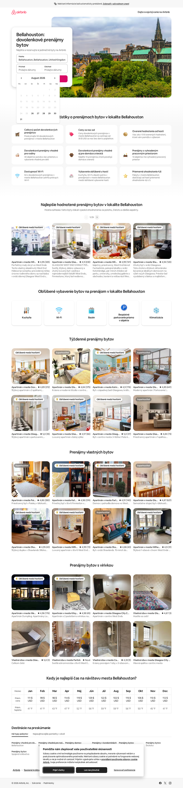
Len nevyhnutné (91, 770)
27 (38, 113)
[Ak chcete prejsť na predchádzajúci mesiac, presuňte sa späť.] (21, 78)
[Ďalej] (97, 217)
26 (32, 113)
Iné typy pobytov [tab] (20, 734)
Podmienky (49, 783)
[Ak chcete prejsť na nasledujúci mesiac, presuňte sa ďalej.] (55, 78)
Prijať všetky (58, 770)
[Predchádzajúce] (86, 217)
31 (21, 119)
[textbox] (29, 70)
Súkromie (36, 783)
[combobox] (42, 59)
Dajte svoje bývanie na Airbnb (154, 12)
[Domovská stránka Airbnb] (19, 12)
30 (55, 113)
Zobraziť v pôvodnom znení (116, 3)
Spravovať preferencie (124, 770)
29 (49, 113)
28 (44, 113)
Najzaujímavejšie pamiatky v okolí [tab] (49, 734)
